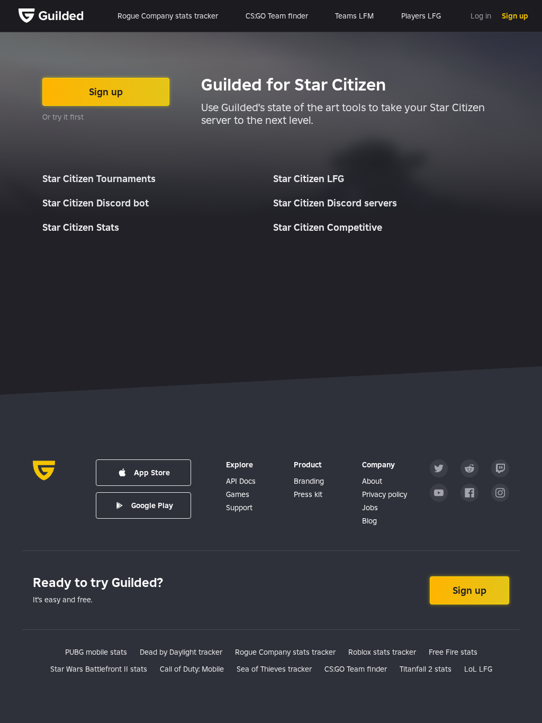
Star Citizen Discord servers (335, 203)
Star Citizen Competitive (327, 227)
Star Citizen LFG (308, 179)
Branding (309, 481)
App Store (152, 472)
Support (239, 507)
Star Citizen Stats (80, 227)
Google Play (152, 505)
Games (237, 494)
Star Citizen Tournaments (99, 179)
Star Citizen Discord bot (95, 203)
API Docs (241, 481)
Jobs (370, 507)
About (372, 481)
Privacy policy (384, 494)
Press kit (308, 494)
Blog (369, 521)
